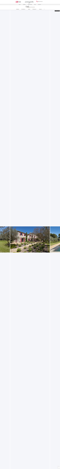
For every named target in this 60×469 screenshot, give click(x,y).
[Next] (59, 239)
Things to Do (39, 4)
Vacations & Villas (30, 4)
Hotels (35, 4)
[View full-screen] (57, 10)
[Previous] (1, 239)
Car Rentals (24, 4)
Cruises (19, 4)
